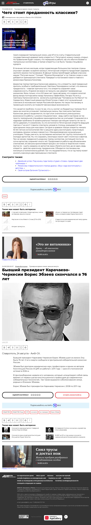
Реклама (50, 475)
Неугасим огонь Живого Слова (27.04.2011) (26, 219)
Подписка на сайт (54, 478)
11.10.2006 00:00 (7, 9)
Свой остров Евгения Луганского (33, 170)
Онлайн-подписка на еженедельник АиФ (31, 478)
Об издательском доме (25, 475)
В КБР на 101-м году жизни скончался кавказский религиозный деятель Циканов (70, 436)
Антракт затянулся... (19, 226)
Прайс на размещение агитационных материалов (35, 481)
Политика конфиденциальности (66, 481)
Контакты (67, 478)
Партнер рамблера (36, 516)
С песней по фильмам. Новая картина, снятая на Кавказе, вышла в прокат (27, 213)
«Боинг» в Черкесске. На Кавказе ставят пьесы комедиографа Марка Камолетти (69, 213)
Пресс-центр (40, 475)
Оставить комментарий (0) (72, 395)
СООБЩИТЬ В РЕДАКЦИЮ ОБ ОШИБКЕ (29, 483)
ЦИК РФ (5, 342)
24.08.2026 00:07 (8, 266)
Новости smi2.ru (9, 260)
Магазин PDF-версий (63, 475)
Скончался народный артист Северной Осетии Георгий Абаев (25, 429)
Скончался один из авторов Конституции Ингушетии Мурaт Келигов (26, 436)
